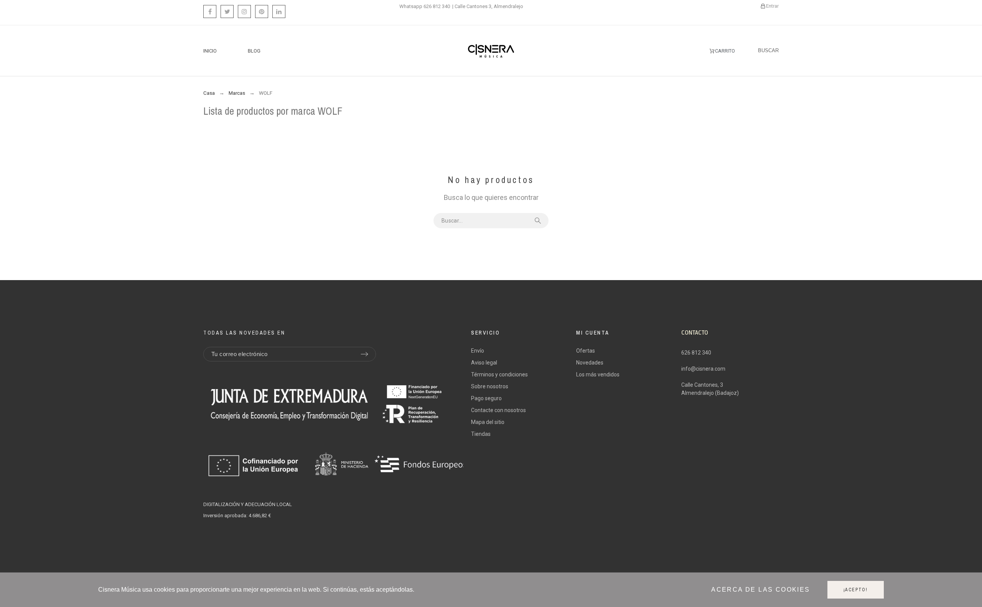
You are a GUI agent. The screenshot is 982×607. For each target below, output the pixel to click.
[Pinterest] (261, 11)
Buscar (539, 220)
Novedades (589, 363)
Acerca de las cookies (760, 590)
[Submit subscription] (364, 354)
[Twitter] (227, 11)
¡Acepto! (856, 590)
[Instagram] (244, 11)
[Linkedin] (278, 11)
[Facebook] (209, 11)
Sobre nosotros (489, 386)
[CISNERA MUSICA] (491, 51)
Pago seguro (486, 398)
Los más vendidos (598, 374)
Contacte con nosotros (498, 410)
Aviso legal (484, 363)
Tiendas (481, 434)
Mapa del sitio (487, 422)
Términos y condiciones (499, 374)
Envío (477, 351)
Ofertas (585, 351)
